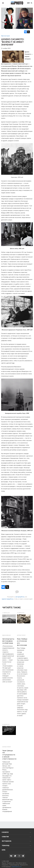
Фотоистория (21, 635)
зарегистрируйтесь (8, 599)
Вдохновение (6, 635)
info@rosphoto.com (16, 866)
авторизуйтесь (20, 596)
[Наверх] (31, 862)
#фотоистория (5, 36)
